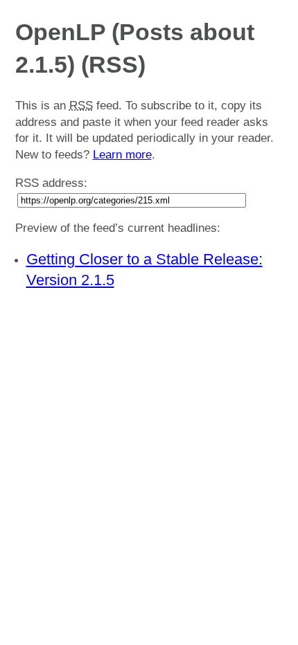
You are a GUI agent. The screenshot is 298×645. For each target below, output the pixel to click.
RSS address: (51, 183)
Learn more (122, 154)
